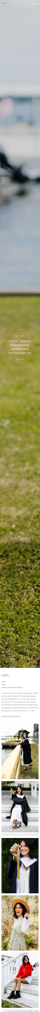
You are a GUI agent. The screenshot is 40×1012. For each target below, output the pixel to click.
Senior (29, 711)
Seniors (20, 359)
